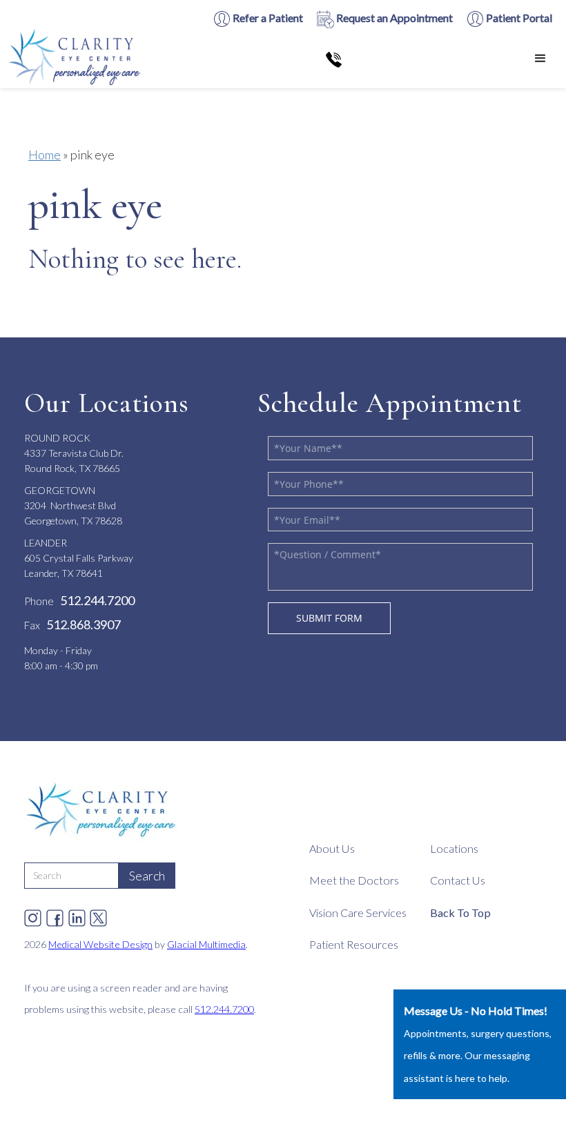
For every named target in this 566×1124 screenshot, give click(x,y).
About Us (332, 848)
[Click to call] (333, 59)
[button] (540, 58)
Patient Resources (353, 944)
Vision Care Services (358, 912)
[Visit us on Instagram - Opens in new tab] (32, 914)
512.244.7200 (224, 1009)
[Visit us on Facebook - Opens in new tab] (55, 914)
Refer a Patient (267, 17)
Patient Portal (518, 17)
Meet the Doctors (354, 880)
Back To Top (460, 912)
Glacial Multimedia (206, 944)
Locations (454, 848)
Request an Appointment (393, 17)
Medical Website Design (100, 944)
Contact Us (457, 880)
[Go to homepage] (76, 58)
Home (44, 154)
